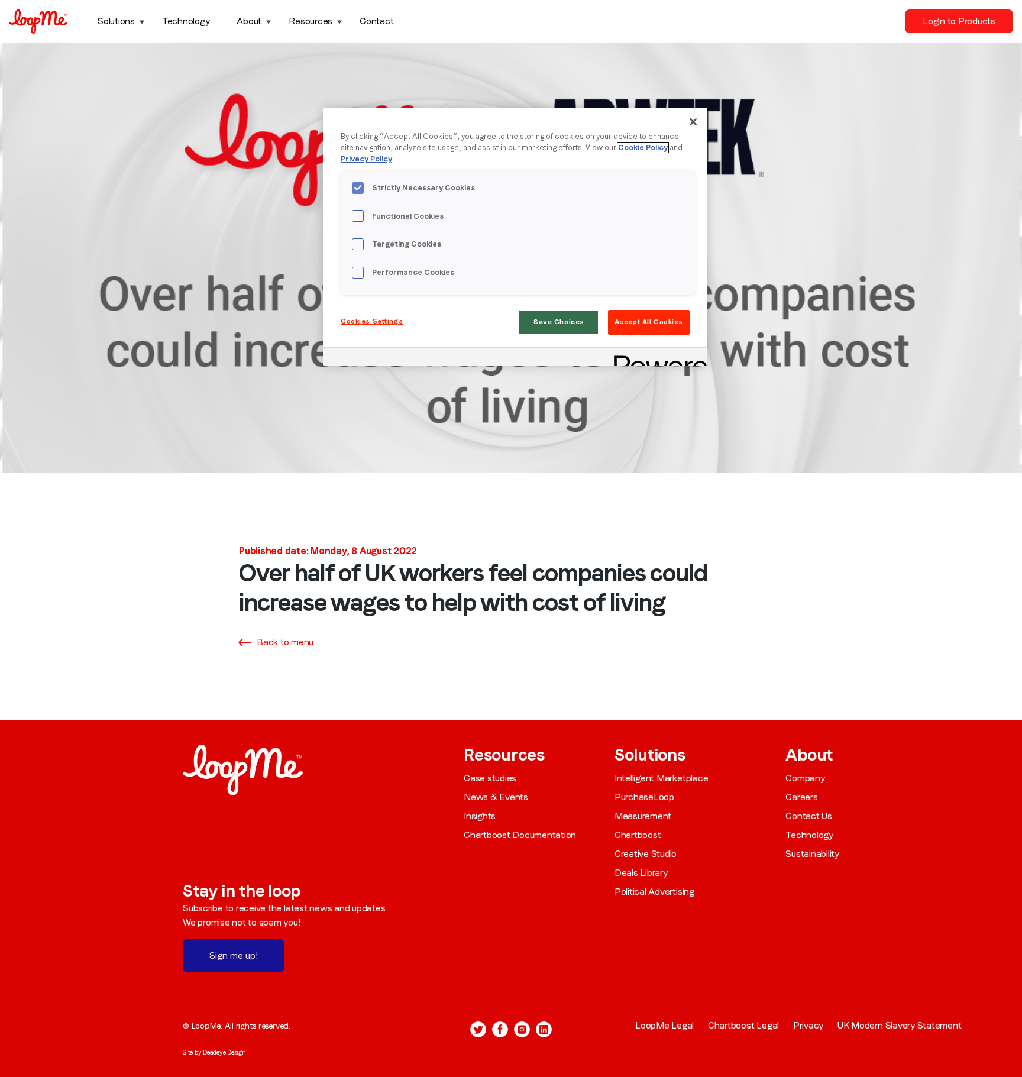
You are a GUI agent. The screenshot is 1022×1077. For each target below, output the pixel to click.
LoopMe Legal (664, 1025)
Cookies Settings (372, 321)
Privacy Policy (366, 158)
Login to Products (959, 21)
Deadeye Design (224, 1052)
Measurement (643, 816)
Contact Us (808, 816)
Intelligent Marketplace (661, 778)
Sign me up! (233, 955)
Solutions (116, 21)
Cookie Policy (643, 147)
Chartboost (638, 834)
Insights (480, 816)
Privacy (808, 1025)
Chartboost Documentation (520, 834)
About (249, 21)
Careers (801, 797)
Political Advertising (654, 891)
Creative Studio (646, 853)
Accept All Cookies (649, 322)
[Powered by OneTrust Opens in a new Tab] (656, 358)
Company (804, 778)
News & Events (496, 797)
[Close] (693, 122)
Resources (310, 21)
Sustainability (812, 853)
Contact (376, 21)
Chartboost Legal (743, 1025)
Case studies (490, 778)
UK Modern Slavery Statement (899, 1025)
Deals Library (641, 872)
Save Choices (558, 322)
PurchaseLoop (644, 797)
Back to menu (285, 642)
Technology (186, 21)
